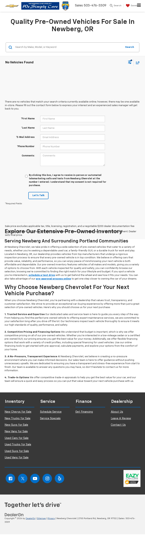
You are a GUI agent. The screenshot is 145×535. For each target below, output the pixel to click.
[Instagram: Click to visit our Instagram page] (47, 478)
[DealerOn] (14, 515)
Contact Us (118, 424)
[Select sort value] (137, 62)
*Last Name (28, 128)
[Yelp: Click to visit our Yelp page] (59, 478)
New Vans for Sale (16, 431)
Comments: (28, 156)
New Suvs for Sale (16, 424)
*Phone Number (26, 146)
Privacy (51, 518)
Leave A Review (121, 418)
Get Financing (84, 411)
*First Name (28, 119)
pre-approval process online (53, 279)
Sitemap (41, 518)
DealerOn (30, 518)
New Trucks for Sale (17, 418)
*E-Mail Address (25, 137)
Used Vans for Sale (17, 457)
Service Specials (50, 418)
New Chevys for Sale (18, 411)
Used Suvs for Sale (17, 451)
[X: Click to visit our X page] (22, 478)
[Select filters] (129, 62)
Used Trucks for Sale (18, 444)
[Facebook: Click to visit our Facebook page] (10, 478)
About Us (117, 411)
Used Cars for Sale (17, 438)
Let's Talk (38, 195)
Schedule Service (51, 411)
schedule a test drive (42, 275)
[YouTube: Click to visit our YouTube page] (35, 478)
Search (129, 47)
